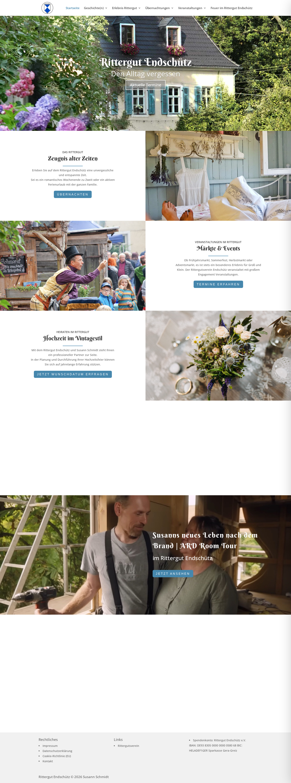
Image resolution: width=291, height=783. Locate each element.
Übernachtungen (157, 8)
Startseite (73, 8)
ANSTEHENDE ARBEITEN (218, 469)
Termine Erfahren (218, 284)
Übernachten (72, 194)
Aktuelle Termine (145, 85)
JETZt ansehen (173, 573)
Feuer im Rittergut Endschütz (231, 8)
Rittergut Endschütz (145, 62)
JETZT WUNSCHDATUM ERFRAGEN (73, 374)
